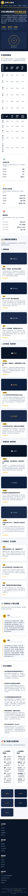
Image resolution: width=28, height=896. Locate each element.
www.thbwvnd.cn (17, 890)
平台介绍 (3, 828)
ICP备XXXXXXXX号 (5, 878)
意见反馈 (3, 864)
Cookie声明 (3, 848)
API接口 (2, 859)
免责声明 (3, 850)
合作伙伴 (3, 862)
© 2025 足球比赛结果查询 (6, 875)
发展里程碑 (3, 832)
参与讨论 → (4, 558)
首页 (2, 5)
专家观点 (20, 5)
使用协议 (3, 843)
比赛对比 (10, 5)
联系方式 (3, 834)
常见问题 (24, 5)
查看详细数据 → (5, 278)
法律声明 (3, 882)
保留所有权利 (4, 880)
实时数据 (6, 5)
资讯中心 (15, 5)
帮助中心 (3, 866)
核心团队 (3, 830)
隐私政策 (3, 846)
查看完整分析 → (5, 374)
